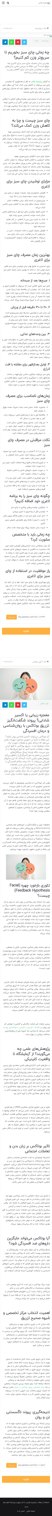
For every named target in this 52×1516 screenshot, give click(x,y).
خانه (45, 28)
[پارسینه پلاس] (44, 3)
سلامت (36, 40)
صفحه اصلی (31, 1511)
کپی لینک (11, 617)
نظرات (26, 631)
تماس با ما (21, 1511)
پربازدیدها (38, 28)
